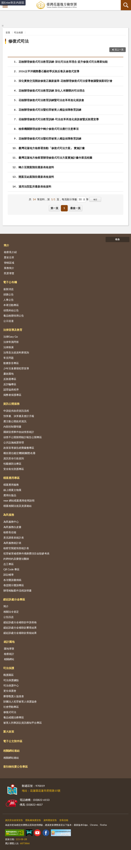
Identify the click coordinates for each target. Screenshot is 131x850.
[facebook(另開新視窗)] (45, 833)
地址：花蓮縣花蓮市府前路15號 (41, 790)
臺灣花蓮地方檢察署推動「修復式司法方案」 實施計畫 (52, 148)
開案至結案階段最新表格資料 (36, 177)
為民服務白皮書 (12, 527)
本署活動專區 (11, 305)
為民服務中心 (11, 522)
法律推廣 (8, 347)
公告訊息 (8, 617)
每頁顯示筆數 (69, 199)
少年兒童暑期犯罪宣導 (16, 368)
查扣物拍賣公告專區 (15, 766)
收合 (117, 239)
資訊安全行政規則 (13, 458)
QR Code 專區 (11, 569)
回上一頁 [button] (119, 50)
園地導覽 (9, 648)
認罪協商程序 (11, 389)
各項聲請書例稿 (12, 580)
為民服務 (8, 514)
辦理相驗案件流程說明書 (17, 590)
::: (2, 26)
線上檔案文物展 (12, 490)
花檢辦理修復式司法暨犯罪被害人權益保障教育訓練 (50, 109)
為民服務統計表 (12, 543)
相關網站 (9, 659)
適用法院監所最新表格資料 (35, 186)
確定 (95, 199)
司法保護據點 (11, 680)
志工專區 (8, 564)
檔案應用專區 (11, 478)
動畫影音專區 (11, 363)
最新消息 (8, 289)
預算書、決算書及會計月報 (18, 416)
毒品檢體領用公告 (13, 316)
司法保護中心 (11, 685)
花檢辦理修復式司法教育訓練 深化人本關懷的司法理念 (52, 90)
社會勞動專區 (11, 707)
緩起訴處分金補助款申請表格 (20, 622)
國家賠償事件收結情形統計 (18, 432)
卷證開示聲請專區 (13, 585)
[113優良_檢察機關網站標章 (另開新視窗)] (61, 833)
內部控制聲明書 (12, 427)
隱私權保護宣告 (33, 820)
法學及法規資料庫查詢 (16, 352)
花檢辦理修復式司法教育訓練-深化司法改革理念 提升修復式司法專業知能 (63, 61)
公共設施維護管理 (13, 442)
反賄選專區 (9, 379)
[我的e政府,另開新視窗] (29, 833)
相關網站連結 (11, 750)
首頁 (8, 33)
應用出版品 (9, 495)
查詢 (126, 5)
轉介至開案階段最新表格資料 (36, 167)
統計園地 (9, 641)
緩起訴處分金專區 (14, 599)
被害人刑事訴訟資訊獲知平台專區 (22, 723)
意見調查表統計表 (13, 538)
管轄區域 (9, 263)
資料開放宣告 (50, 820)
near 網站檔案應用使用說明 (18, 500)
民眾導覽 (9, 273)
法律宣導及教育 (12, 330)
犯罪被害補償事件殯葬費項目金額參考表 (26, 553)
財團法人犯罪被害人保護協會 (20, 701)
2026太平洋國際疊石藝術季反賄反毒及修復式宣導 (49, 71)
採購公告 (8, 294)
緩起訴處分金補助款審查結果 (20, 627)
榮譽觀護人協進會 (13, 696)
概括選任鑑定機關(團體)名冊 (19, 453)
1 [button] (64, 208)
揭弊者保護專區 (12, 395)
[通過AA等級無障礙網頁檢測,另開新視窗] (14, 833)
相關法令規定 (11, 612)
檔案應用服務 (11, 485)
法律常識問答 (11, 342)
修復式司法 (18, 41)
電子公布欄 (10, 282)
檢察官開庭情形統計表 (16, 548)
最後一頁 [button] (75, 208)
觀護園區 (8, 675)
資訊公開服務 (11, 403)
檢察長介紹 (10, 252)
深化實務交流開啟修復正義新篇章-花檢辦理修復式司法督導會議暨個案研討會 (65, 81)
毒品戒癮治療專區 (13, 717)
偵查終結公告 (11, 310)
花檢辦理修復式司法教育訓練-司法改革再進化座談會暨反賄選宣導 (59, 119)
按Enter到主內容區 (12, 2)
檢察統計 (9, 654)
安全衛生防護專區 (13, 469)
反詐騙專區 (9, 384)
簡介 (6, 245)
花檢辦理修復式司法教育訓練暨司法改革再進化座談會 (51, 100)
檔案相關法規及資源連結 (17, 506)
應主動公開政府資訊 (14, 421)
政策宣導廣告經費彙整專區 (18, 448)
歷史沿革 (9, 257)
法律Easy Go (10, 337)
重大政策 (8, 731)
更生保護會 (9, 691)
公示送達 (8, 321)
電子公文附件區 (12, 741)
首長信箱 (63, 820)
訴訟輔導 (8, 575)
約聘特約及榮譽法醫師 (16, 559)
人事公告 (8, 300)
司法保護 (18, 33)
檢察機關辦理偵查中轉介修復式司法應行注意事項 (49, 129)
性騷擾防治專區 (12, 464)
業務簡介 (9, 268)
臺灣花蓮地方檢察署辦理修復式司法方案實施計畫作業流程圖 (55, 157)
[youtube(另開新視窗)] (37, 833)
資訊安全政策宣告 (14, 820)
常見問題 (8, 358)
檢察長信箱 (9, 532)
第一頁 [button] (54, 208)
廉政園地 (8, 374)
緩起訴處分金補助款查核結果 (20, 633)
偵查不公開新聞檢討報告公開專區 (22, 437)
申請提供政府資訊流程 (16, 411)
